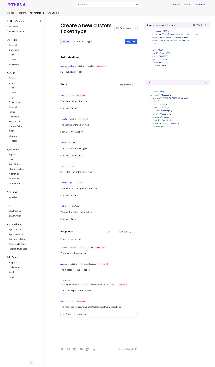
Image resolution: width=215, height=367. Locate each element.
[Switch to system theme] (31, 362)
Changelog (53, 13)
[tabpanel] (177, 111)
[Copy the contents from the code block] (206, 25)
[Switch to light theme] (34, 362)
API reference (37, 13)
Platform (22, 13)
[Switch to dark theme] (38, 362)
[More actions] (135, 28)
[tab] (149, 82)
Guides (10, 13)
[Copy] (121, 41)
